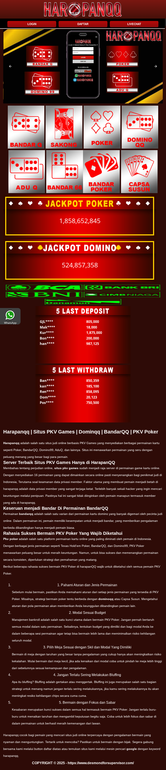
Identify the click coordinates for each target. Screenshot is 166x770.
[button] (10, 66)
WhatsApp (10, 323)
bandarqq (26, 514)
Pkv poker (10, 539)
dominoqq (105, 599)
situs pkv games (66, 468)
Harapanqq (11, 443)
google (131, 749)
